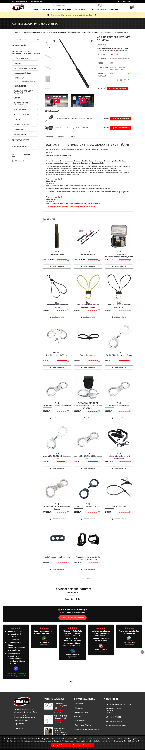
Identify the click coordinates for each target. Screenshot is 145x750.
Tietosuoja (78, 716)
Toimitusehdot (80, 721)
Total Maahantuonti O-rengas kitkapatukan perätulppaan (74, 118)
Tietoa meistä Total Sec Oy (84, 725)
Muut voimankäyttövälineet (26, 81)
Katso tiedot (88, 418)
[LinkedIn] (24, 161)
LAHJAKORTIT (19, 129)
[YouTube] (17, 161)
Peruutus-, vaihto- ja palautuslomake (87, 729)
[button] (26, 52)
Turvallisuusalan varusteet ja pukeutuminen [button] (52, 10)
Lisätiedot (60, 136)
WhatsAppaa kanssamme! (117, 725)
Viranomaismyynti (81, 712)
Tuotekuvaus (49, 136)
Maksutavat (79, 704)
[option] (48, 44)
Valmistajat (115, 10)
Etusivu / (17, 32)
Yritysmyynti (79, 708)
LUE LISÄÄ (19, 728)
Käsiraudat (19, 78)
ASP (111, 63)
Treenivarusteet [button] (82, 10)
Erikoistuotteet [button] (99, 10)
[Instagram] (20, 161)
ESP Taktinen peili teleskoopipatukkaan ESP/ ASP (71, 128)
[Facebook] (13, 161)
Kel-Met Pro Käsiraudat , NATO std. (60, 706)
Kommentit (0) (72, 136)
